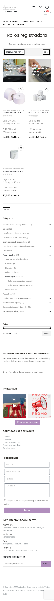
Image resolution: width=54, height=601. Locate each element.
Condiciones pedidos (12, 445)
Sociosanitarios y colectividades (15, 307)
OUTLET (6, 250)
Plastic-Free (7, 294)
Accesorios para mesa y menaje (15, 224)
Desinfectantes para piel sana (14, 237)
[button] (34, 7)
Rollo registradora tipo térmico (39, 110)
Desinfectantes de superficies (14, 233)
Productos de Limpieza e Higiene (15, 298)
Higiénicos (9, 268)
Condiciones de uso (11, 442)
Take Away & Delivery (11, 311)
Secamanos (9, 289)
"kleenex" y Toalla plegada (15, 259)
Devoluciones (9, 448)
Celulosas (9, 263)
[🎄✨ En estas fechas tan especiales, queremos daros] (14, 406)
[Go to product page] (14, 96)
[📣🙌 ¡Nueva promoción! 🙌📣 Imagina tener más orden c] (39, 406)
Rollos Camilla (10, 272)
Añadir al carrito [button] (20, 89)
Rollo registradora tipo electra (13, 110)
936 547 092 (12, 11)
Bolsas (5, 229)
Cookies (6, 436)
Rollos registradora (12, 276)
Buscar (46, 563)
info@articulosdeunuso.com (15, 543)
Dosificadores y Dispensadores (15, 242)
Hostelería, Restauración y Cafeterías (17, 246)
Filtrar (46, 334)
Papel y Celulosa (9, 255)
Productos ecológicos (11, 302)
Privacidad (7, 439)
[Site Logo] (9, 7)
